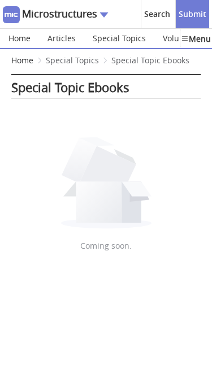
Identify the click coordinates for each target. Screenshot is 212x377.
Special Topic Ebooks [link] (150, 60)
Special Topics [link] (72, 60)
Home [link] (22, 60)
